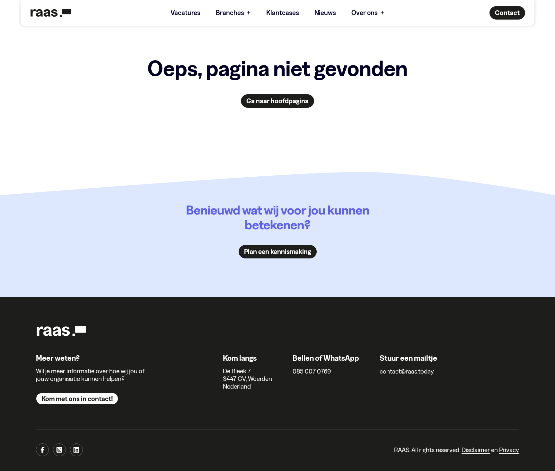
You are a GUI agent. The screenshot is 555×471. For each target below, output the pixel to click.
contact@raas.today (407, 371)
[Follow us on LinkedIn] (76, 449)
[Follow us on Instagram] (59, 449)
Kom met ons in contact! (77, 398)
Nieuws (325, 12)
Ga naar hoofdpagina (277, 101)
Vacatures (185, 12)
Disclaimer (476, 449)
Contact (507, 12)
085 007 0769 (312, 371)
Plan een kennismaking (277, 251)
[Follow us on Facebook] (42, 449)
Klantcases (282, 12)
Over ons (364, 12)
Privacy (509, 449)
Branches (230, 12)
